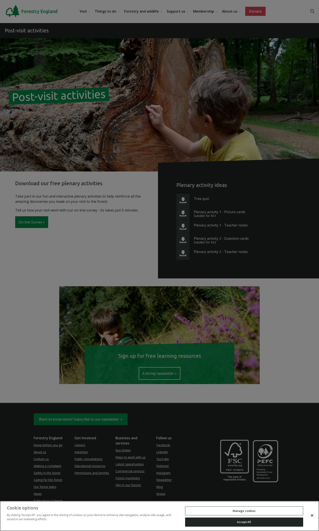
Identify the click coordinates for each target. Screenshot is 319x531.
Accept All (244, 522)
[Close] (312, 515)
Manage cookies (244, 511)
